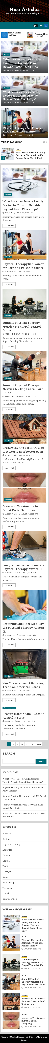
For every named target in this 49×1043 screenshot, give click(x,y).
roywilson (9, 455)
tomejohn (9, 71)
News (5, 877)
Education (7, 849)
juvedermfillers (11, 514)
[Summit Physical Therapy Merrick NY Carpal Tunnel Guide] (24, 304)
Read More (9, 226)
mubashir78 (9, 721)
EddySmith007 (10, 573)
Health (6, 54)
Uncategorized (9, 708)
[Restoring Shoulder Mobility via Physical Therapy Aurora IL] (24, 605)
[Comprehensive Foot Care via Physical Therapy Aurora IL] (24, 546)
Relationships (9, 882)
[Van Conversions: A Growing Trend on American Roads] (24, 664)
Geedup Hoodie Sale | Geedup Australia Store (23, 715)
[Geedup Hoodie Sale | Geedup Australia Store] (24, 708)
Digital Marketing (11, 844)
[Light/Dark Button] (35, 25)
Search (9, 753)
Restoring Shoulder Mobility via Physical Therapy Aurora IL (23, 627)
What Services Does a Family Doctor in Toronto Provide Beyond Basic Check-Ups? (23, 63)
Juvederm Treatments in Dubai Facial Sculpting (20, 508)
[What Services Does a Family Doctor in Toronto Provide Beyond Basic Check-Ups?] (24, 183)
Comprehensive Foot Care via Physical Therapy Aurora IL (23, 567)
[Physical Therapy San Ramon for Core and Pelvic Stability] (7, 154)
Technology (8, 888)
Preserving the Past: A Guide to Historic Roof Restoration (23, 449)
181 (32, 744)
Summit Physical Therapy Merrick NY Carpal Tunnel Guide (22, 326)
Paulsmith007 (10, 334)
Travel (6, 893)
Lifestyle (7, 871)
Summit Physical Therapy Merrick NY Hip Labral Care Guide (23, 389)
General (6, 860)
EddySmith (9, 135)
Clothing (7, 839)
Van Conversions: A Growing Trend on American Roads (23, 685)
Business (8, 441)
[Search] (41, 25)
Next (39, 744)
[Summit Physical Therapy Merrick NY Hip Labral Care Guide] (24, 366)
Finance (6, 855)
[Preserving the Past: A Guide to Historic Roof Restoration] (24, 429)
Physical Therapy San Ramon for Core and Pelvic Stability (24, 129)
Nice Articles (24, 9)
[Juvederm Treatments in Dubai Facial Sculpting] (24, 488)
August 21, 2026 (23, 71)
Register (46, 25)
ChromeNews (36, 1037)
